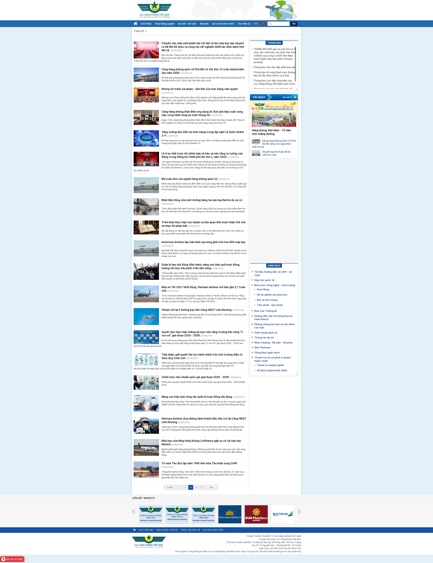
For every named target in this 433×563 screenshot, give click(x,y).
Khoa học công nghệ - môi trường (274, 285)
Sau (211, 487)
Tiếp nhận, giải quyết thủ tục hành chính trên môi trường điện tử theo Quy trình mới (202, 356)
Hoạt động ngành (164, 23)
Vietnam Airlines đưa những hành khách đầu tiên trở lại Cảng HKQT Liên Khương (204, 420)
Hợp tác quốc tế (264, 280)
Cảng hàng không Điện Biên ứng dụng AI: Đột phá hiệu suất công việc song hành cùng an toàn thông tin (202, 113)
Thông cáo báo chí (190, 530)
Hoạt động (263, 289)
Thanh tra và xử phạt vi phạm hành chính (272, 359)
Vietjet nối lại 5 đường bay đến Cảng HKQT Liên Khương (197, 310)
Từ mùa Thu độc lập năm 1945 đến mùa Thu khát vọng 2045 (199, 463)
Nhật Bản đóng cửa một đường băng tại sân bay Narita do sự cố (202, 200)
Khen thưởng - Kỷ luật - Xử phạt (273, 342)
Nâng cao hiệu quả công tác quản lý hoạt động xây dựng (197, 397)
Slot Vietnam (262, 347)
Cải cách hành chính (223, 23)
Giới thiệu (146, 23)
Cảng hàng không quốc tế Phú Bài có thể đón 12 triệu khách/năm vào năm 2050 (203, 71)
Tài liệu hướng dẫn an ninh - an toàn (273, 273)
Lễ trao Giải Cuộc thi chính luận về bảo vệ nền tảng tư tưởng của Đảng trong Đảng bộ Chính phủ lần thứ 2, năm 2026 (202, 155)
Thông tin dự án (264, 337)
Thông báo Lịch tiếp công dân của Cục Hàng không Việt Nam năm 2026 (274, 82)
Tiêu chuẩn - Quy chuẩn (270, 305)
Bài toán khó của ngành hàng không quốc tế (189, 179)
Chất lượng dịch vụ (265, 332)
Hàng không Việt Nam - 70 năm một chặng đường (271, 132)
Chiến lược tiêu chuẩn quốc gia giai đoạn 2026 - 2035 (195, 377)
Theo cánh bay (145, 530)
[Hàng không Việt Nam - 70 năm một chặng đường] (274, 114)
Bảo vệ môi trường (267, 299)
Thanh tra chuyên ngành (270, 365)
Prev (133, 511)
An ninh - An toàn (187, 23)
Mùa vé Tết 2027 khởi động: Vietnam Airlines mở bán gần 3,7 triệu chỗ (203, 289)
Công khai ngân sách (267, 352)
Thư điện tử (243, 23)
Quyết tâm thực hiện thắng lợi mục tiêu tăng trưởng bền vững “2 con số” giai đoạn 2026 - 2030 (202, 333)
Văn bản (204, 23)
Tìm (294, 24)
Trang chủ (139, 30)
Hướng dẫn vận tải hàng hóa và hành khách (273, 317)
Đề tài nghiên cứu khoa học (272, 294)
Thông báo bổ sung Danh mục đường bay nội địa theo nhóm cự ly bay (274, 73)
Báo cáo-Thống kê (265, 310)
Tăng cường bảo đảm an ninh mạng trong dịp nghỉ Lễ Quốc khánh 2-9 (203, 133)
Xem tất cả (287, 97)
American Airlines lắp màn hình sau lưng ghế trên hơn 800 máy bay (203, 242)
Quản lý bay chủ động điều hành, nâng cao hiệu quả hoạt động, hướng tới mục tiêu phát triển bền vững (201, 266)
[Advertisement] (274, 209)
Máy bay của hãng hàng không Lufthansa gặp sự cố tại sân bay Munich (201, 442)
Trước (170, 487)
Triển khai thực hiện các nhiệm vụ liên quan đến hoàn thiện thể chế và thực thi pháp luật (203, 224)
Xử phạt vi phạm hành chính (272, 370)
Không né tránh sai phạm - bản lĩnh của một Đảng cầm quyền (200, 89)
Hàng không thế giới (167, 530)
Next (300, 511)
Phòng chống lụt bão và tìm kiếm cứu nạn (274, 325)
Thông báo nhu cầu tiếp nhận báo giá (274, 67)
